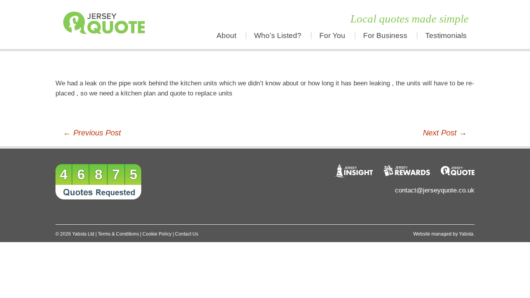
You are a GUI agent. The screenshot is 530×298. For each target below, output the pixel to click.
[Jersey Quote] (107, 24)
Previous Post (92, 132)
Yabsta (466, 234)
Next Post (445, 132)
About (226, 35)
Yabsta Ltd (83, 234)
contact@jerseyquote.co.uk (435, 190)
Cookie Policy (156, 234)
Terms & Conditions (118, 234)
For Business (385, 35)
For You (332, 35)
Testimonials (446, 35)
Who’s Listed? (277, 35)
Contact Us (186, 234)
